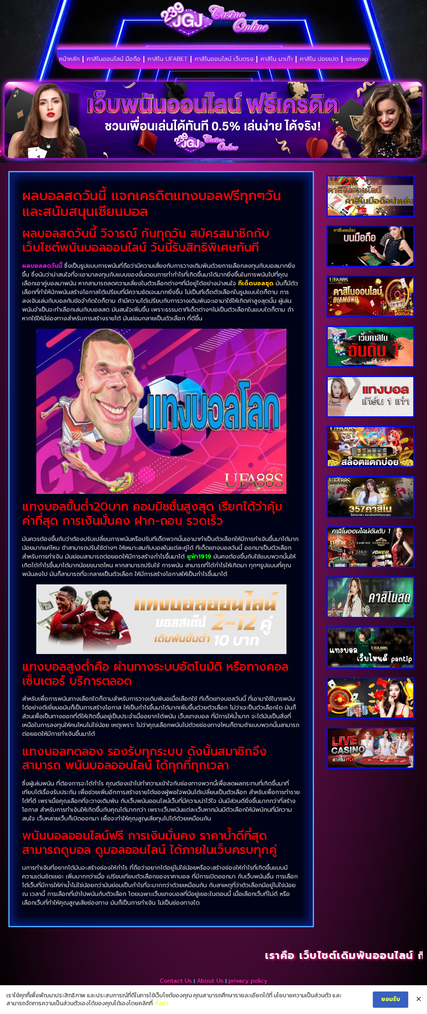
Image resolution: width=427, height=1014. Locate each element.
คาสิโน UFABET (168, 59)
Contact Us (176, 980)
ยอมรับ (390, 999)
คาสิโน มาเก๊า (277, 59)
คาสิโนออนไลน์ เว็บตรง (224, 59)
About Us (210, 980)
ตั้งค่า (161, 1003)
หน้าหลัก (69, 59)
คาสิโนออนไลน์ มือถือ (114, 59)
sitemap (357, 59)
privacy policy (248, 980)
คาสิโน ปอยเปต (319, 59)
